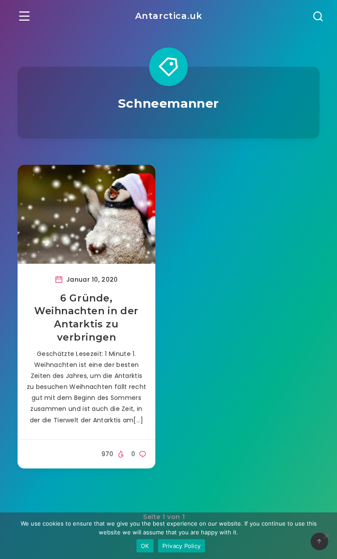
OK (145, 545)
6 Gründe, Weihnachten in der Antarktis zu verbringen (86, 317)
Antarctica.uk (168, 16)
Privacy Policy (181, 545)
